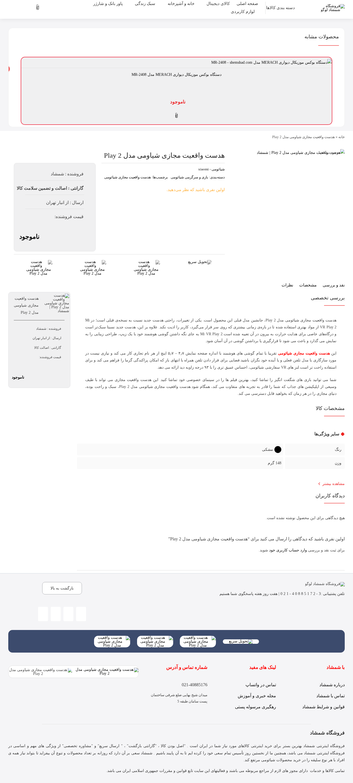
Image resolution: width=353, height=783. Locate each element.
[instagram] (81, 614)
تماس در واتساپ (260, 684)
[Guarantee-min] (92, 262)
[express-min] (200, 262)
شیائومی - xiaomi (211, 169)
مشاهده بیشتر (333, 484)
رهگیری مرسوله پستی (255, 706)
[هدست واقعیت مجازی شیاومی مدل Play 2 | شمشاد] (301, 152)
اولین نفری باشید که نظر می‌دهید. (196, 189)
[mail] (43, 614)
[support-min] (146, 262)
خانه (341, 137)
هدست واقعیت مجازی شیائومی (127, 177)
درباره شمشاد (332, 684)
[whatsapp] (68, 614)
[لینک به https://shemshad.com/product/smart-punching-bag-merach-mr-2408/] (176, 116)
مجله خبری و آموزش (257, 695)
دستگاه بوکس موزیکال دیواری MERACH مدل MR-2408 (176, 75)
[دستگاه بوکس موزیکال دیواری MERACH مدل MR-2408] (271, 62)
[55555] (198, 637)
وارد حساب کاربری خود (288, 550)
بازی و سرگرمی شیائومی (189, 177)
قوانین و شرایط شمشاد (323, 706)
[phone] (56, 614)
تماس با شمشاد (330, 695)
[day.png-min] (38, 262)
